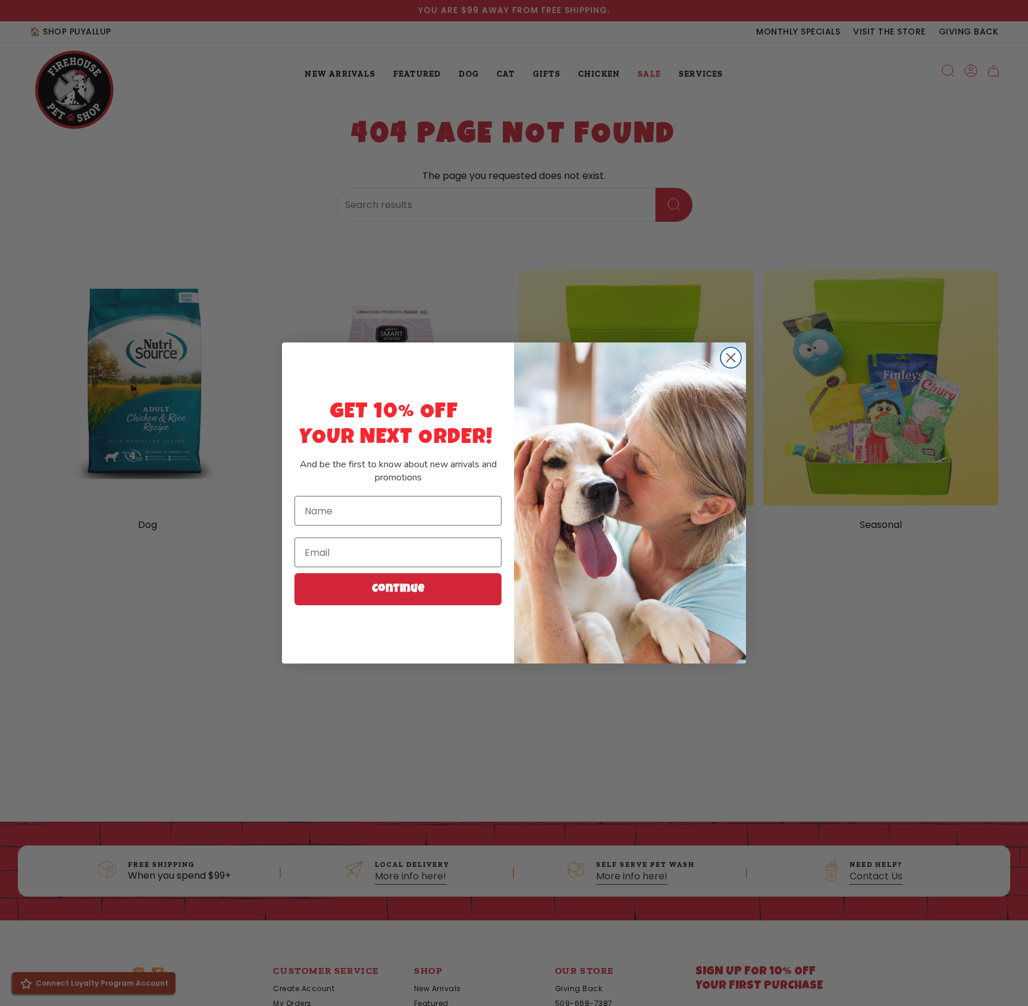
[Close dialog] (730, 357)
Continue (398, 589)
